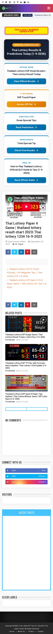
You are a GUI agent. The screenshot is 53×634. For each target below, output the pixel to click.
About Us (21, 631)
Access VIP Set (25, 104)
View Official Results (24, 81)
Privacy (31, 631)
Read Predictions (25, 127)
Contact (40, 631)
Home (12, 631)
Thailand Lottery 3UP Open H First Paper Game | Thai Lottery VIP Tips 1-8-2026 (27, 283)
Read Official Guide (25, 180)
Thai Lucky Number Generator (26, 31)
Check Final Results (25, 150)
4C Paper (19, 244)
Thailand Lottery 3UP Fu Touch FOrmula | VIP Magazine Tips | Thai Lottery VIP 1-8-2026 (24, 272)
